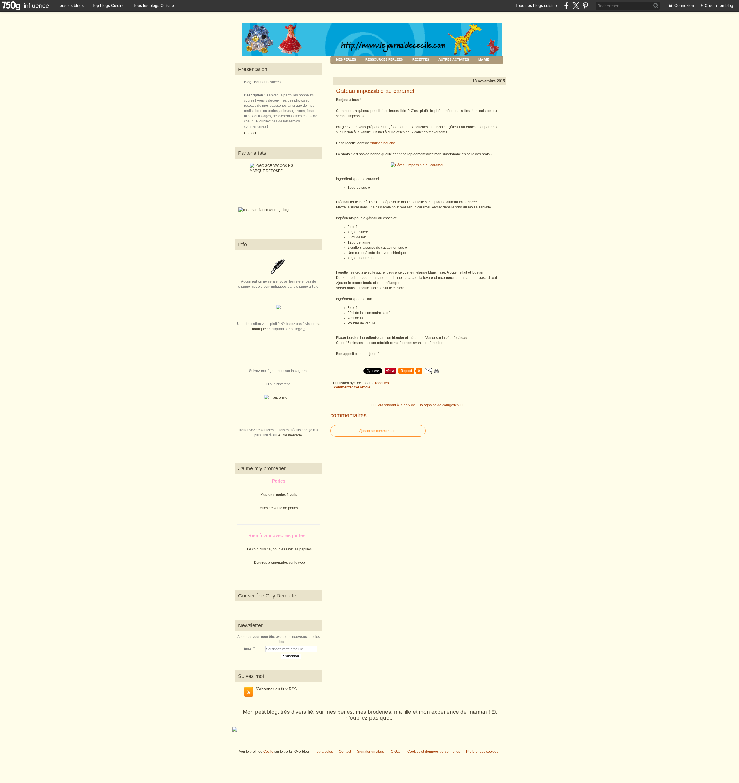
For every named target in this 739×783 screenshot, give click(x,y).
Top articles (324, 752)
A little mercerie (290, 435)
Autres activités (453, 59)
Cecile (268, 752)
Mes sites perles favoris (278, 495)
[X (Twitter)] (575, 5)
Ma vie (483, 59)
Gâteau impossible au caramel (375, 91)
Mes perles (346, 59)
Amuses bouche (382, 143)
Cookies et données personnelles (433, 752)
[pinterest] (585, 5)
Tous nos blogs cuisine (536, 5)
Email (248, 648)
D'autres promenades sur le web (279, 562)
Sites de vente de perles (279, 508)
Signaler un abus (371, 752)
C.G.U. (396, 752)
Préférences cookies (482, 752)
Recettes (420, 59)
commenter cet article (352, 387)
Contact (250, 133)
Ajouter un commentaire (378, 431)
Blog (247, 82)
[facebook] (566, 5)
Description (254, 95)
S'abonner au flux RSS (276, 689)
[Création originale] (278, 308)
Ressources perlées (384, 59)
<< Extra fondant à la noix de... (394, 405)
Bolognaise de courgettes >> (441, 405)
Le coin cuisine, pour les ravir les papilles (279, 549)
